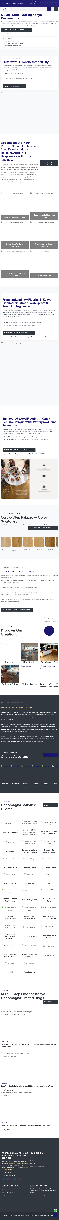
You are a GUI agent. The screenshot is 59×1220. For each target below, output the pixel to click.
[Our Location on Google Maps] (56, 3)
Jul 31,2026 (4, 1041)
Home (32, 1157)
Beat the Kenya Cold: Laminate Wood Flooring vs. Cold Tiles (25, 1125)
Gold (25, 783)
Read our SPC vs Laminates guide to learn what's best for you (19, 34)
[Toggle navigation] (56, 9)
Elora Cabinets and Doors (8, 1192)
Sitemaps (31, 1217)
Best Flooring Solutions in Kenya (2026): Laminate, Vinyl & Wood (27, 1086)
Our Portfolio (33, 1163)
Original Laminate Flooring (14, 217)
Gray (36, 783)
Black (5, 783)
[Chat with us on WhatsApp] (55, 1210)
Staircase (4, 1195)
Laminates (9, 662)
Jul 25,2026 (4, 1083)
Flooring (4, 1189)
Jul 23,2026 (4, 1122)
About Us (32, 1160)
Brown (15, 783)
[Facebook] (41, 3)
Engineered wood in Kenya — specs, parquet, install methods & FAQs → (24, 454)
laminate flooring (8, 1163)
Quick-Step (42, 1195)
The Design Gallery (10, 684)
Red (46, 783)
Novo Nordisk (29, 662)
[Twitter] (51, 3)
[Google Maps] (19, 1179)
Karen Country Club (49, 662)
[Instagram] (46, 3)
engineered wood (18, 1163)
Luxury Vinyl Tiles (44, 275)
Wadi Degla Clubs (29, 684)
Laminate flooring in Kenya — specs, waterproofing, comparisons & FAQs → (25, 337)
